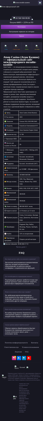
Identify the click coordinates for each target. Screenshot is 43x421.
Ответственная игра (11, 347)
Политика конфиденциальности (16, 343)
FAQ (26, 352)
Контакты (34, 343)
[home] (21, 3)
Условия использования (30, 347)
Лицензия (18, 352)
